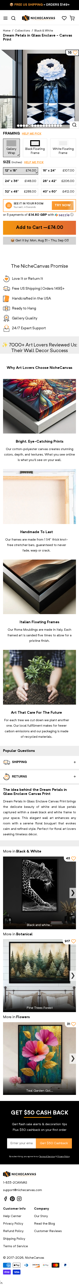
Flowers (23, 1017)
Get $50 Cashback (54, 1143)
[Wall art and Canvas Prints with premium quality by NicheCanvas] (38, 18)
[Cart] (72, 18)
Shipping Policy (14, 1239)
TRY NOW (63, 205)
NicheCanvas (34, 1258)
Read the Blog (44, 1223)
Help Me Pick (31, 133)
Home (7, 30)
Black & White (43, 30)
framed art (14, 635)
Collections (22, 30)
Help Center (12, 1216)
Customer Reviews (48, 1231)
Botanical (24, 934)
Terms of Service (47, 1157)
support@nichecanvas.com (22, 1190)
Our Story (41, 1216)
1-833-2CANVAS (15, 1182)
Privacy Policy (63, 1157)
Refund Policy (13, 1231)
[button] (39, 215)
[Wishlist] (64, 18)
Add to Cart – (39, 227)
